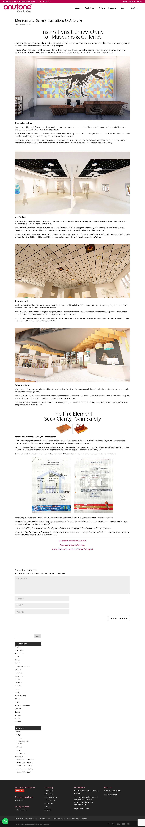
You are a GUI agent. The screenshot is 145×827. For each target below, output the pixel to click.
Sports (17, 718)
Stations (18, 709)
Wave (19, 750)
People (48, 807)
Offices (17, 699)
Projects (102, 8)
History (48, 810)
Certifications (51, 800)
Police (17, 702)
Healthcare (19, 676)
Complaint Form (58, 818)
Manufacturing (51, 797)
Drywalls (18, 731)
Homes (17, 679)
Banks (17, 657)
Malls (17, 692)
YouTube (134, 8)
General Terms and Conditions (26, 818)
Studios (17, 712)
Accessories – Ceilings (24, 766)
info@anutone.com (110, 795)
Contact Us (132, 1)
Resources (49, 794)
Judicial (17, 689)
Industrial (18, 686)
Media (123, 8)
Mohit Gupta (29, 824)
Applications (89, 8)
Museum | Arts (20, 696)
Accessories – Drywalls (25, 762)
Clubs (17, 663)
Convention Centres (22, 666)
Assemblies (19, 650)
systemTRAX (21, 753)
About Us (49, 791)
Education (18, 673)
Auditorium (19, 653)
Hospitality (19, 683)
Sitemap (85, 818)
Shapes (19, 747)
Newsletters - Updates (23, 24)
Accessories (19, 757)
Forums (139, 1)
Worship (18, 715)
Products (77, 8)
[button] (5, 821)
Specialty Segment (21, 741)
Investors (49, 804)
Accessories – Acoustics (25, 759)
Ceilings (18, 735)
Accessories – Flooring (24, 772)
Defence (18, 670)
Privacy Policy (45, 818)
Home (125, 1)
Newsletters (21, 800)
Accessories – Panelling (25, 769)
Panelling (18, 738)
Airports (18, 647)
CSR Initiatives (22, 810)
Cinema (18, 660)
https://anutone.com (81, 809)
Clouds (19, 744)
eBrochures (112, 8)
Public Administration (23, 705)
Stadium (18, 722)
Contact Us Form (73, 818)
